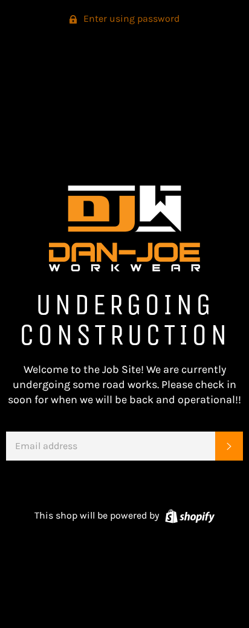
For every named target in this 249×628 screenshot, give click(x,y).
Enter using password (130, 18)
